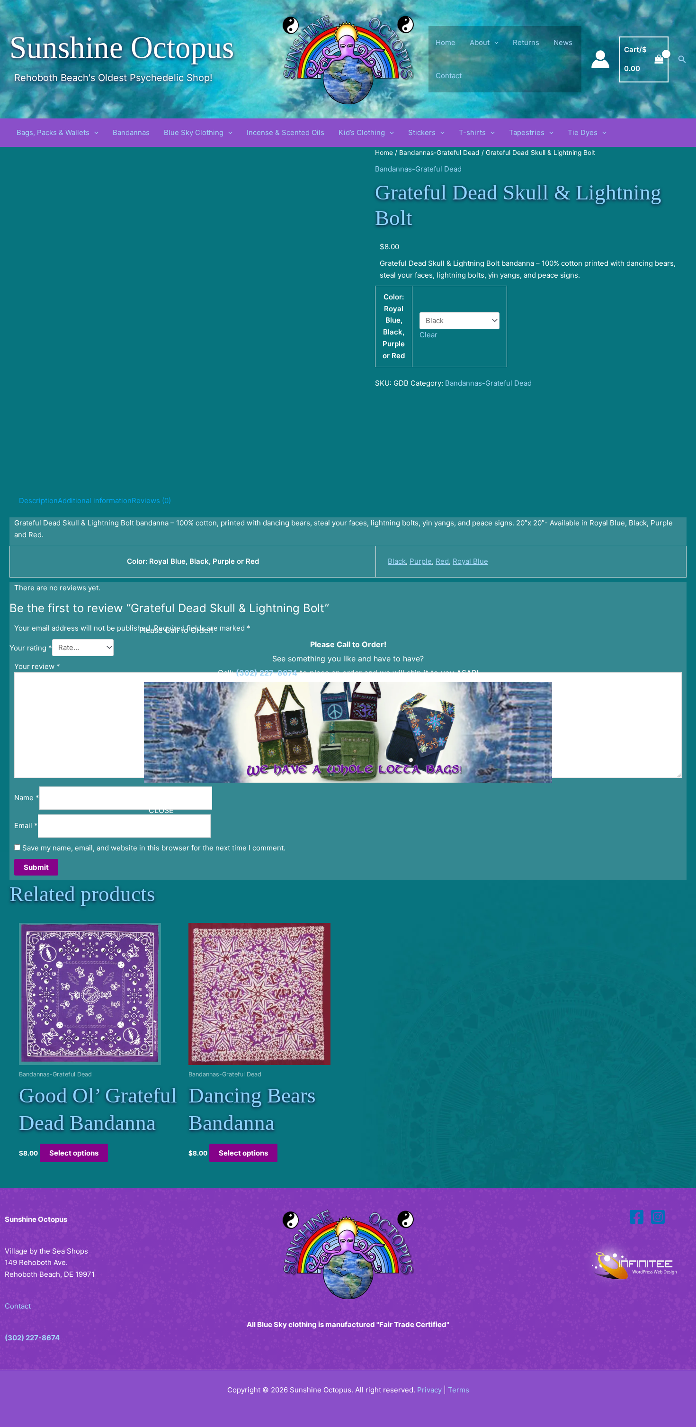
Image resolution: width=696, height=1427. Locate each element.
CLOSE (161, 810)
